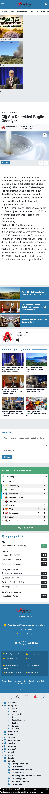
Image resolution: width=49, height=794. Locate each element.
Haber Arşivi (33, 672)
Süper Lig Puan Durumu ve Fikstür (27, 775)
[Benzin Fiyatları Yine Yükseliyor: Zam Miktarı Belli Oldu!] (36, 403)
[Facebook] (12, 643)
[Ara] (46, 4)
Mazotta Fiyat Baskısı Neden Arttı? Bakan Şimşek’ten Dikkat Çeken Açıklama (12, 369)
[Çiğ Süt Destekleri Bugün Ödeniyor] (24, 145)
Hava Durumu (34, 654)
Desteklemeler (34, 681)
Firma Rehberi (14, 740)
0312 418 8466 (26, 629)
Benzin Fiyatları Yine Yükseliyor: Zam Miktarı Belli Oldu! (36, 413)
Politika (28, 683)
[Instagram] (24, 643)
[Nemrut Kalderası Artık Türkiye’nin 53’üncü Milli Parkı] (36, 359)
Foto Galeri (13, 732)
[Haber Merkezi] (7, 336)
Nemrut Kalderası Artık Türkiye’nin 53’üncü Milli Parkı (34, 369)
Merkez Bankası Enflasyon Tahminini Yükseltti (35, 390)
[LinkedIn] (29, 643)
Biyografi (12, 749)
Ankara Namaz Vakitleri (10, 659)
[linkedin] (43, 697)
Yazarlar (11, 737)
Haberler (5, 113)
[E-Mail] (17, 340)
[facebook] (10, 697)
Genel (4, 11)
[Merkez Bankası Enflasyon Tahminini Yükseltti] (36, 381)
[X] (16, 643)
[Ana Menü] (2, 4)
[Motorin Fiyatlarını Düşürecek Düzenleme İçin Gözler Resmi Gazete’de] (13, 403)
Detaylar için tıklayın (24, 528)
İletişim (11, 758)
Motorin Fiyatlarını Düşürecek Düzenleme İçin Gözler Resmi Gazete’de (12, 413)
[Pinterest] (20, 643)
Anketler (12, 752)
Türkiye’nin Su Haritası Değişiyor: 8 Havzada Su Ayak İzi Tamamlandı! (12, 391)
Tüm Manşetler (34, 665)
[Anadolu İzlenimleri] (24, 4)
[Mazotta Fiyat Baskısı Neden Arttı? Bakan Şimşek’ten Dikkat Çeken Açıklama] (13, 359)
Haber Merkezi (21, 335)
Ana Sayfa (12, 702)
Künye (10, 755)
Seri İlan (11, 743)
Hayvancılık (22, 11)
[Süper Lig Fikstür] (46, 536)
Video (10, 734)
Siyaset (21, 683)
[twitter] (18, 697)
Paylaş (6, 162)
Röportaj (12, 746)
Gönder (7, 457)
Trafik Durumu (33, 658)
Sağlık (43, 681)
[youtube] (35, 697)
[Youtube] (33, 643)
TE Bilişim (30, 690)
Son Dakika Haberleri (14, 672)
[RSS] (37, 643)
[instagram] (26, 697)
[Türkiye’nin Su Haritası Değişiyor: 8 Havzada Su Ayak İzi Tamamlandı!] (13, 381)
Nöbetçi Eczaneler (13, 654)
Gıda (32, 11)
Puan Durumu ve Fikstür (10, 666)
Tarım (12, 11)
